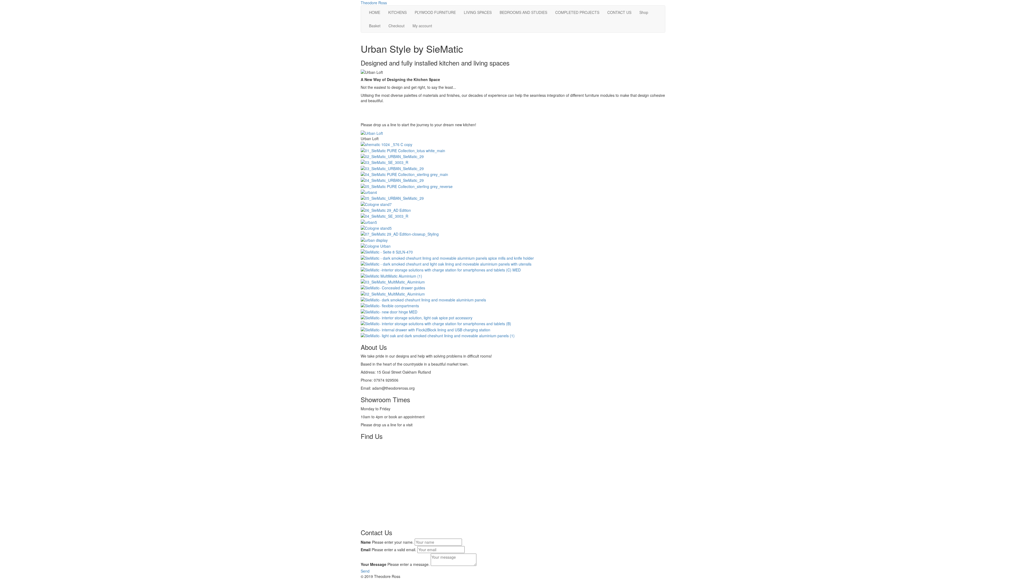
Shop (643, 12)
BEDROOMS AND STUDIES (523, 12)
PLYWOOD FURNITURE (435, 12)
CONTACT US (619, 12)
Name (366, 542)
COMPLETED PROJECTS (577, 12)
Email (366, 549)
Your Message (373, 564)
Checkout (396, 25)
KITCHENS (397, 12)
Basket (374, 25)
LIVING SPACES (478, 12)
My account (422, 25)
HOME (374, 12)
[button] (365, 571)
